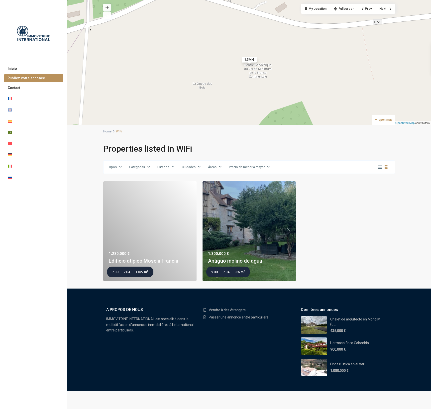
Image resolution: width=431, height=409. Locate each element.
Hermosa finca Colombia (349, 343)
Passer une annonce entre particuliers (238, 317)
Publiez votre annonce (26, 78)
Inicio (12, 69)
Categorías (137, 167)
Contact (14, 88)
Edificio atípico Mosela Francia (143, 261)
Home (107, 131)
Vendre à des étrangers (227, 310)
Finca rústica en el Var (347, 364)
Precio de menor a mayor (247, 167)
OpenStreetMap (405, 123)
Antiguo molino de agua (235, 261)
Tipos (112, 167)
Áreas (212, 167)
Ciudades (189, 167)
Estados (163, 167)
